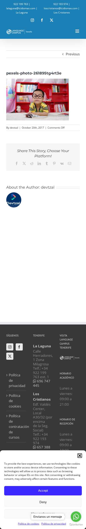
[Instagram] (9, 346)
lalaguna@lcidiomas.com (20, 8)
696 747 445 (41, 383)
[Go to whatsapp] (76, 516)
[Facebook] (19, 346)
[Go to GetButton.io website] (76, 524)
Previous (73, 54)
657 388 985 (41, 449)
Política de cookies (28, 523)
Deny (43, 502)
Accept (43, 490)
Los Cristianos (62, 12)
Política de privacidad (16, 380)
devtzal (14, 127)
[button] (80, 455)
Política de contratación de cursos (16, 426)
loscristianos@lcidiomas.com (60, 8)
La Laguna (22, 12)
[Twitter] (9, 356)
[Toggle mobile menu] (77, 31)
